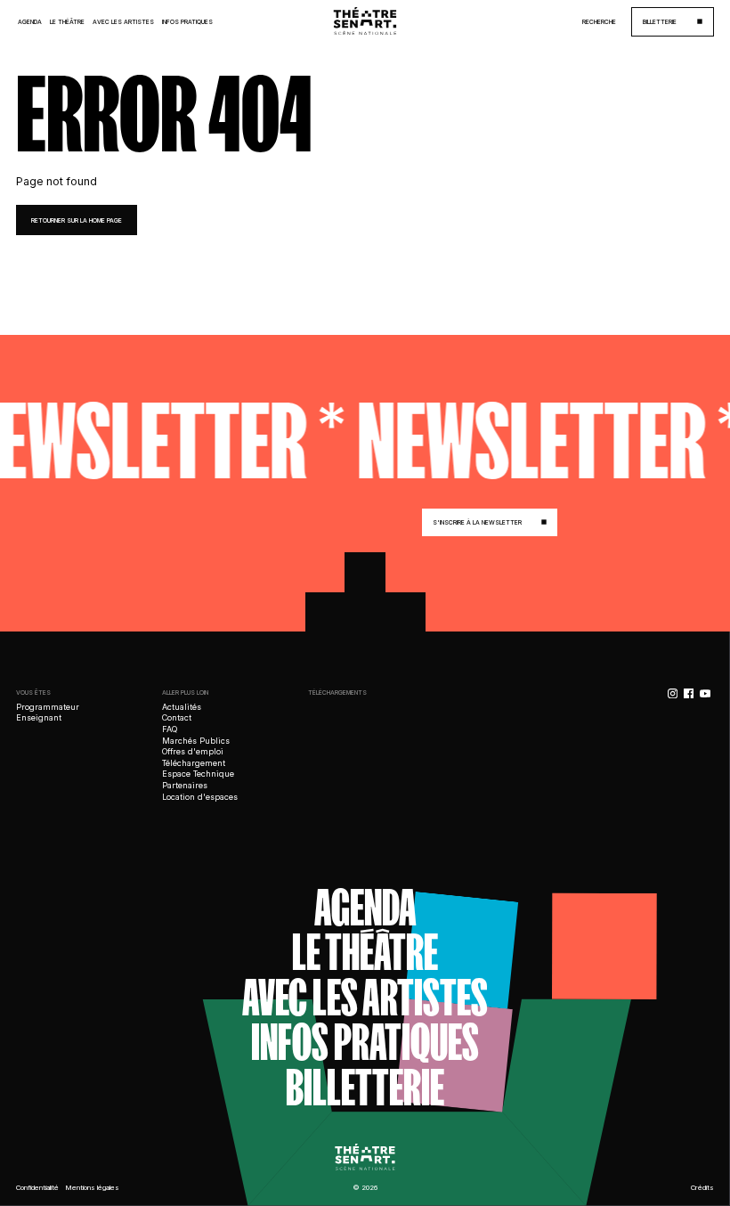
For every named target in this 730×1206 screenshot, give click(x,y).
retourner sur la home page (76, 220)
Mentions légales (92, 1187)
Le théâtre (365, 952)
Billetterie (365, 1088)
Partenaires (184, 785)
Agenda (30, 22)
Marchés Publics (196, 741)
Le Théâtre (67, 22)
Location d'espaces (200, 797)
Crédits (702, 1187)
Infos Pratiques (187, 22)
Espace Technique (198, 773)
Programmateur (47, 707)
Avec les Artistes (123, 22)
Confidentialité (37, 1187)
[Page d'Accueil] (364, 22)
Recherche (599, 22)
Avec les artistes (365, 998)
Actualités (181, 707)
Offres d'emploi (192, 751)
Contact (176, 717)
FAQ (169, 729)
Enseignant (38, 717)
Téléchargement (193, 763)
